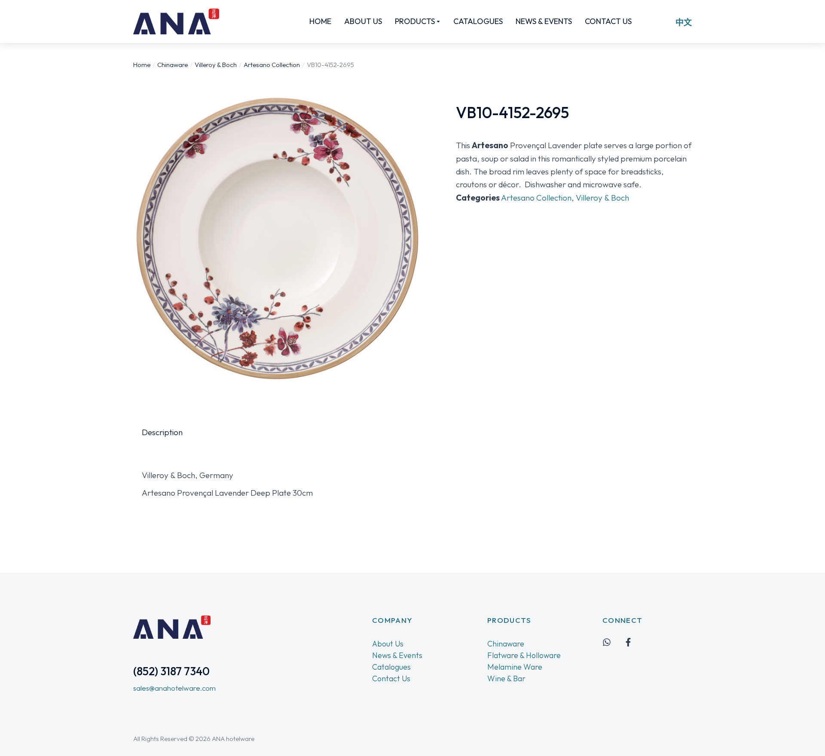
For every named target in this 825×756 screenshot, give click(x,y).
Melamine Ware (514, 667)
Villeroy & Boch (602, 197)
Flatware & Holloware (524, 655)
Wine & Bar (506, 678)
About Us (387, 644)
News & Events (397, 655)
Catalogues (391, 667)
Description (162, 432)
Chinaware (505, 644)
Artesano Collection (536, 197)
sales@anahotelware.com (174, 687)
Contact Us (391, 678)
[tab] (162, 432)
